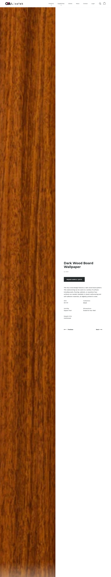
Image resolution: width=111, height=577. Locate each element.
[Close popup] (90, 268)
